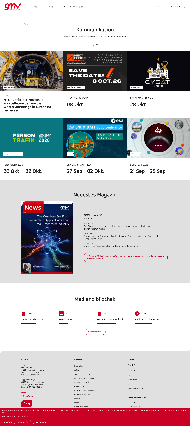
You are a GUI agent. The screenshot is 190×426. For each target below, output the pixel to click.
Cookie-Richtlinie (22, 416)
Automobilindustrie (82, 382)
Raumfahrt (70, 154)
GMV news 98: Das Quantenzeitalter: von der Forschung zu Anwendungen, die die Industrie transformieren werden (125, 257)
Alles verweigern (23, 422)
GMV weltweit (27, 396)
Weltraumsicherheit (136, 87)
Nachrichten (132, 380)
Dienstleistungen (81, 407)
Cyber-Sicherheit (81, 386)
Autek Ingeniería (134, 407)
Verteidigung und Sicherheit (75, 87)
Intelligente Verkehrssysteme (13, 154)
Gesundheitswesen (82, 395)
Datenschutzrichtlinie (8, 416)
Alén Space (131, 402)
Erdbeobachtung (9, 87)
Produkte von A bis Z (165, 7)
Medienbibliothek (95, 332)
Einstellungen (8, 422)
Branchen (38, 7)
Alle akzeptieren (40, 422)
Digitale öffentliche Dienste (85, 390)
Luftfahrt (78, 370)
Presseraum (132, 375)
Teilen (97, 44)
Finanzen (77, 403)
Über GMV (61, 7)
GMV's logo (65, 319)
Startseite (27, 24)
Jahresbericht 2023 (32, 319)
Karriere (50, 7)
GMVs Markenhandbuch (110, 319)
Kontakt (24, 392)
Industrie (77, 399)
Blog (27, 403)
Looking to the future (147, 319)
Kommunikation (76, 7)
